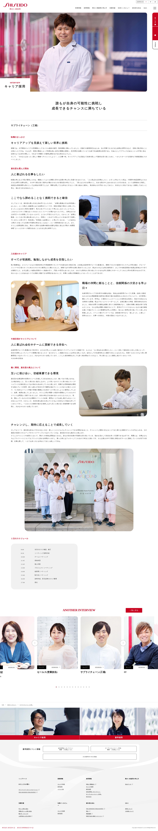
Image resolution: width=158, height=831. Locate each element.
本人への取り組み (23, 808)
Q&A (145, 8)
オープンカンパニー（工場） (94, 794)
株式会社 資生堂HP (7, 827)
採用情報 (87, 8)
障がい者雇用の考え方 (99, 8)
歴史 (87, 811)
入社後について (129, 811)
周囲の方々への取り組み (25, 811)
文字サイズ (140, 1)
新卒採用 (155, 33)
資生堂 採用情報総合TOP (24, 827)
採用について (128, 808)
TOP (3, 704)
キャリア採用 (155, 19)
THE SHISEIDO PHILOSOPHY (27, 792)
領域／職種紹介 (90, 784)
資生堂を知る (136, 8)
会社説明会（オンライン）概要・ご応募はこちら (66, 748)
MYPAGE (155, 44)
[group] (57, 645)
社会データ (128, 784)
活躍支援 (112, 8)
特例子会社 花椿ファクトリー (94, 816)
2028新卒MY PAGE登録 (90, 756)
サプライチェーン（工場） (26, 704)
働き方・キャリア (23, 813)
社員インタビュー (124, 8)
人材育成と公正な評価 (25, 816)
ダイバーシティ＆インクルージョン (28, 789)
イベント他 (61, 789)
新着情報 (78, 8)
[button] (35, 643)
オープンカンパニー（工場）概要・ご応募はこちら (113, 748)
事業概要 (88, 813)
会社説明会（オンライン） (93, 791)
